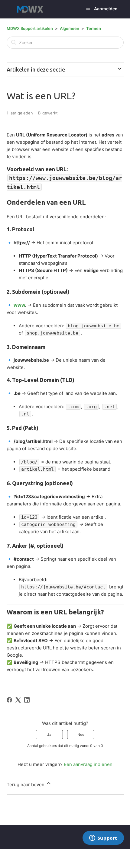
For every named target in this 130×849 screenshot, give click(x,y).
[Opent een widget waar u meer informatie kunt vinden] (103, 838)
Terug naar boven (26, 784)
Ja (49, 734)
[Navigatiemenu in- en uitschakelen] (88, 9)
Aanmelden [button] (106, 8)
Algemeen (69, 28)
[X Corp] (18, 700)
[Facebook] (9, 700)
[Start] (32, 9)
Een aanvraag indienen (88, 764)
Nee (80, 734)
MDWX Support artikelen (30, 28)
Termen (93, 28)
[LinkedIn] (27, 700)
